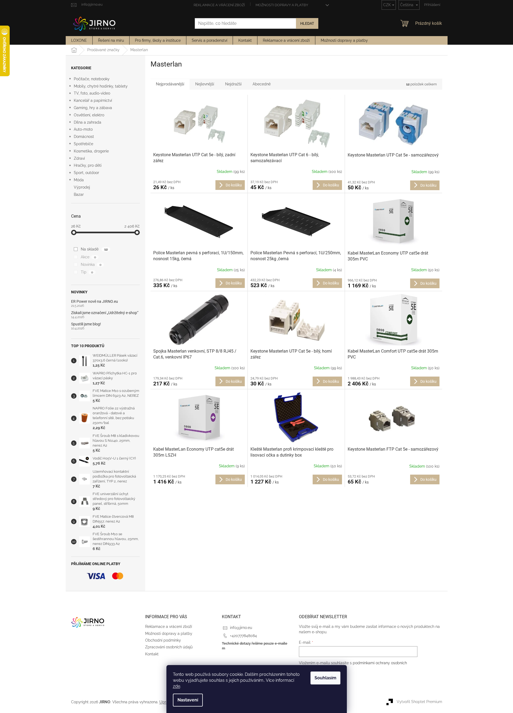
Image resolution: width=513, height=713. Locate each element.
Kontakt (152, 654)
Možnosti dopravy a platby (282, 5)
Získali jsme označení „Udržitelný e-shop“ (104, 313)
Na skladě (94, 249)
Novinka (91, 264)
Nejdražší (233, 84)
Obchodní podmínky (163, 640)
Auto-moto (83, 129)
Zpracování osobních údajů (169, 647)
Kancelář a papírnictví (93, 100)
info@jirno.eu (241, 627)
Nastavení (187, 699)
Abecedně (262, 84)
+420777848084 (243, 636)
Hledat (307, 23)
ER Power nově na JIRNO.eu (94, 302)
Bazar (79, 194)
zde (176, 686)
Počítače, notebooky (92, 79)
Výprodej (82, 187)
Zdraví (79, 158)
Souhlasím (325, 677)
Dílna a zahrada (87, 122)
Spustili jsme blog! (86, 324)
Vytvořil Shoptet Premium (419, 702)
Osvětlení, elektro (89, 115)
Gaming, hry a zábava (93, 108)
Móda (79, 180)
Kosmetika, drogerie (91, 151)
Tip (87, 272)
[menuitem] (79, 40)
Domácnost (84, 136)
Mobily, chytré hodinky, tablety (101, 86)
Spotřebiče (83, 144)
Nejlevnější (204, 84)
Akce (88, 257)
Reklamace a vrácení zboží (219, 5)
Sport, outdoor (86, 173)
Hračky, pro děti (88, 165)
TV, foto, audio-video (92, 93)
